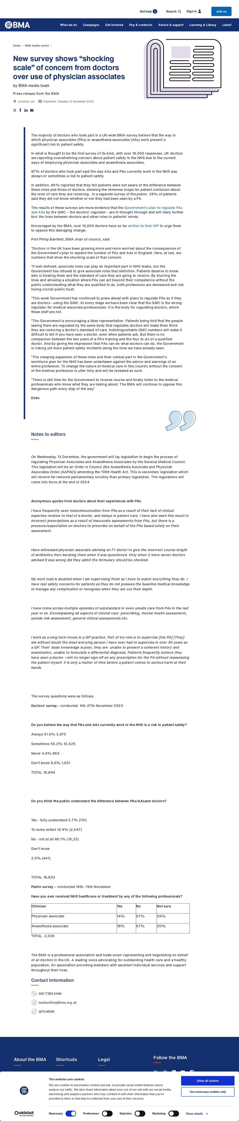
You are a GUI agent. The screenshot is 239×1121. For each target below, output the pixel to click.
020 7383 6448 (50, 993)
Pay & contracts (140, 25)
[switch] (107, 1114)
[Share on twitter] (14, 110)
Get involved (114, 25)
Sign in (192, 11)
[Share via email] (31, 110)
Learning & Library (202, 25)
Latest (226, 25)
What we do (68, 25)
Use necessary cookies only (208, 1091)
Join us (221, 11)
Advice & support (170, 25)
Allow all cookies (208, 1080)
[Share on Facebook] (20, 110)
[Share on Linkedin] (26, 110)
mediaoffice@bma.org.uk (58, 1002)
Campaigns (91, 25)
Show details (194, 1113)
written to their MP (143, 225)
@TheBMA (47, 1011)
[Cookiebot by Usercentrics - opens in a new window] (24, 1114)
